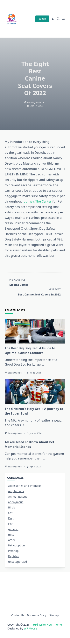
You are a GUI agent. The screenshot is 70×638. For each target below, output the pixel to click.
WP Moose (30, 628)
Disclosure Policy (36, 615)
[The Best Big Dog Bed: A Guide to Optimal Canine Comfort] (35, 331)
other (11, 540)
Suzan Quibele (34, 102)
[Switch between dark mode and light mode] (53, 19)
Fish (10, 524)
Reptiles (13, 556)
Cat (10, 513)
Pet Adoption (16, 545)
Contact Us (17, 615)
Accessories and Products (24, 486)
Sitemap (54, 615)
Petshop (13, 551)
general (13, 529)
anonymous (15, 502)
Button (42, 18)
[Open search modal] (58, 19)
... (42, 364)
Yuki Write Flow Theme (47, 624)
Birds (11, 507)
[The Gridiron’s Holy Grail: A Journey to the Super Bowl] (35, 391)
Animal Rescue (17, 496)
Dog (10, 518)
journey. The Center (37, 201)
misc (11, 534)
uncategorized (17, 561)
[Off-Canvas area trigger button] (63, 19)
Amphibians (16, 491)
